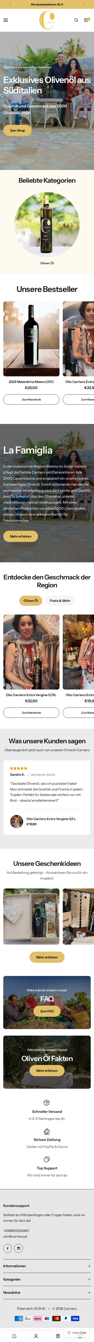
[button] (10, 4)
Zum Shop (17, 130)
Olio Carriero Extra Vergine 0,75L (31, 695)
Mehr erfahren (20, 536)
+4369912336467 (16, 1231)
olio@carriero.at (15, 1236)
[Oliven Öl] (47, 225)
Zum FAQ (47, 1011)
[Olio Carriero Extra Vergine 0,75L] (31, 652)
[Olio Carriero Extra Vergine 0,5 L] (16, 821)
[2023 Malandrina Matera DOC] (31, 338)
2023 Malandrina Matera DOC (31, 382)
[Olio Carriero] (47, 20)
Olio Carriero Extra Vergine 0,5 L (51, 819)
